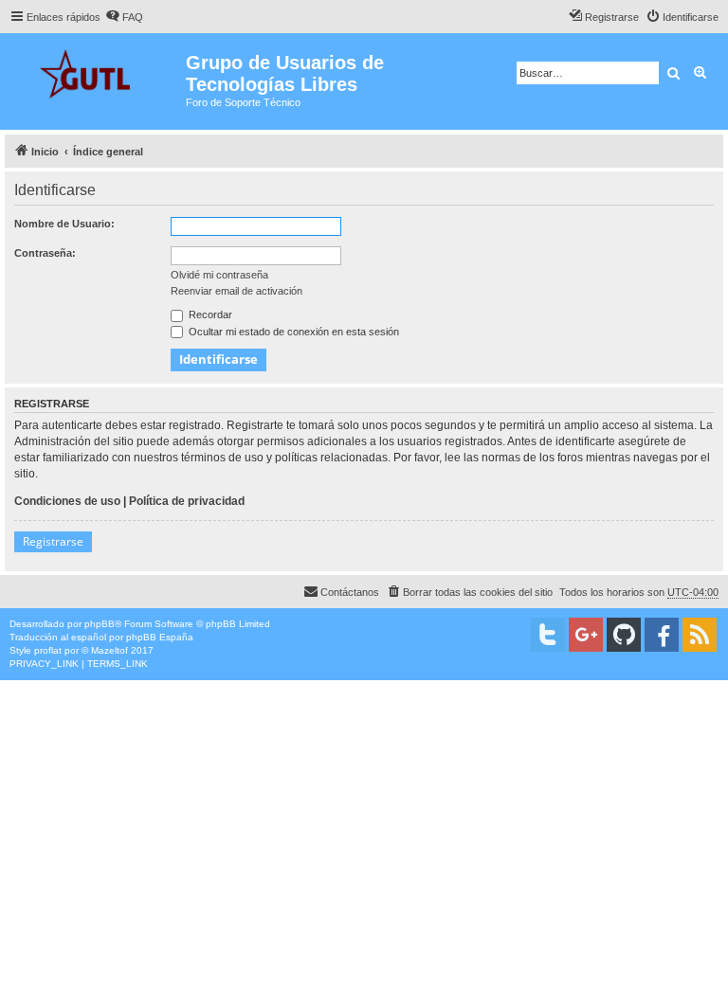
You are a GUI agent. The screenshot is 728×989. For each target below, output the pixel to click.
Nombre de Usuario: (64, 223)
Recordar (209, 314)
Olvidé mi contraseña (219, 274)
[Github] (624, 635)
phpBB (99, 624)
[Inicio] (95, 71)
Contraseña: (45, 253)
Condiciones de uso (67, 501)
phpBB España (159, 637)
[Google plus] (586, 635)
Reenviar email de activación (236, 291)
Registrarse (53, 541)
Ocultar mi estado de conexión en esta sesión (292, 331)
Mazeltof (109, 650)
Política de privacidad (187, 501)
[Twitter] (548, 635)
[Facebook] (662, 635)
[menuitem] (124, 17)
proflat (48, 650)
